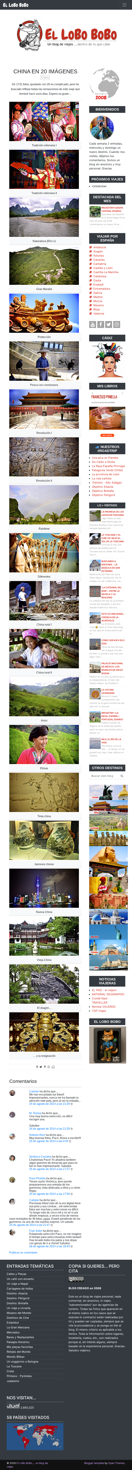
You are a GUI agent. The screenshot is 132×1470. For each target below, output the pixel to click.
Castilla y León (103, 268)
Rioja (96, 309)
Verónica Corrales (40, 1156)
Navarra (98, 305)
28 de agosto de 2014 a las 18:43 (49, 1246)
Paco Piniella (37, 1178)
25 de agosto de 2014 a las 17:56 (49, 1193)
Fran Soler (35, 1230)
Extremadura (101, 288)
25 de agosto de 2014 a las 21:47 (30, 1224)
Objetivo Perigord (103, 495)
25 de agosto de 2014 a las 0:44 (49, 1141)
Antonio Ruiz (37, 1134)
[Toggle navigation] (124, 4)
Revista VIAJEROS (104, 1006)
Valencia (98, 313)
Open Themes (116, 1463)
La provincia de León (105, 474)
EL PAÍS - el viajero (104, 990)
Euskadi (98, 284)
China (45, 77)
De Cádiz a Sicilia (103, 462)
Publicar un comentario (23, 1252)
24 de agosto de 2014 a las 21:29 (49, 1103)
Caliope (34, 1200)
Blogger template (94, 1463)
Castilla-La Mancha (105, 272)
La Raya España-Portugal (108, 466)
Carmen (34, 1091)
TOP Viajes (99, 1010)
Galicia (97, 292)
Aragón (98, 251)
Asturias (98, 255)
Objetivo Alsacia (102, 486)
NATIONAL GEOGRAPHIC (108, 994)
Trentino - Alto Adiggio (107, 482)
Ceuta (97, 280)
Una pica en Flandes (105, 457)
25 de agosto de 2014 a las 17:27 (49, 1169)
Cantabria (99, 264)
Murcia (97, 301)
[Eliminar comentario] (71, 1103)
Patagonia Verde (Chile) (107, 470)
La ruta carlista (101, 478)
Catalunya (99, 276)
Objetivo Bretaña (103, 491)
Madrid (97, 297)
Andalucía (99, 247)
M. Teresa (35, 1113)
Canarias (99, 259)
